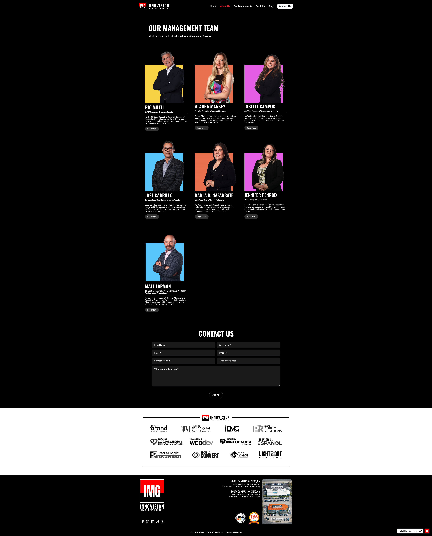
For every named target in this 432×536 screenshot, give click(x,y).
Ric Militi (154, 107)
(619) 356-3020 (227, 486)
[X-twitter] (162, 521)
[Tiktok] (157, 521)
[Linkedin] (152, 521)
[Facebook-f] (142, 521)
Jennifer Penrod (260, 195)
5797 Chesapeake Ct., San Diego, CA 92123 (246, 494)
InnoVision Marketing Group (214, 532)
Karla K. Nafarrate (214, 195)
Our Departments (243, 6)
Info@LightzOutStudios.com (251, 496)
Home (213, 6)
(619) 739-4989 (233, 496)
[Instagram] (147, 521)
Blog (270, 6)
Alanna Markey (210, 106)
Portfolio (260, 6)
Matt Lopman (158, 286)
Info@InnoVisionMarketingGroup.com (248, 486)
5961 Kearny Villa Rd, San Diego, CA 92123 (246, 484)
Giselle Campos (259, 106)
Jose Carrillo (159, 195)
